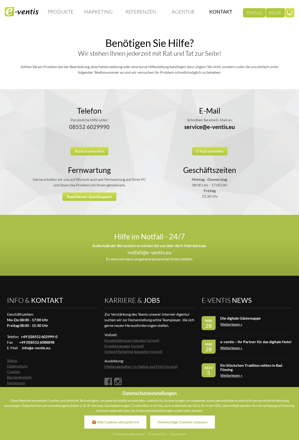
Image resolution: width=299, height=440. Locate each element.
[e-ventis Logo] (22, 11)
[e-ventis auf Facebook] (108, 382)
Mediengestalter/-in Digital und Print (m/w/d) (141, 366)
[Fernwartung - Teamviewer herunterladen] (289, 12)
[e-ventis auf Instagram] (118, 382)
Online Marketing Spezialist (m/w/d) (133, 351)
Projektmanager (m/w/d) (124, 346)
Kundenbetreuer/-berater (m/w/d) (131, 340)
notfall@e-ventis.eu (149, 252)
